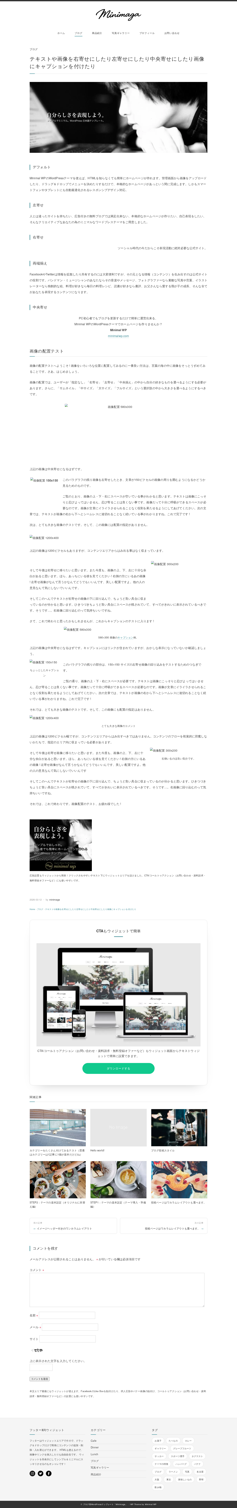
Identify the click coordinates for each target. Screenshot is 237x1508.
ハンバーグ (181, 1463)
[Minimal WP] (61, 822)
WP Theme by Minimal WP (143, 1504)
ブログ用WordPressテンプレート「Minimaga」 (105, 1504)
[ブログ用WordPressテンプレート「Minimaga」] (118, 15)
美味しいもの (185, 1479)
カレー (188, 1440)
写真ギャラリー (121, 33)
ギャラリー (160, 1448)
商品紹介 (97, 33)
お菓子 (158, 1440)
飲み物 (158, 1487)
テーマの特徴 (161, 1463)
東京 (168, 1479)
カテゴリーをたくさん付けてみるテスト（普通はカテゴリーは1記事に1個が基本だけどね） (57, 1152)
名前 (34, 1315)
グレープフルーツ (182, 1448)
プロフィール (147, 33)
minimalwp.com (118, 336)
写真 (187, 1471)
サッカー (159, 1456)
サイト (34, 1339)
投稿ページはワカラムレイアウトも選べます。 (178, 1202)
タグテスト (197, 1456)
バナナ (197, 1463)
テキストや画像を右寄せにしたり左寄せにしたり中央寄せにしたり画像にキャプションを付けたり (90, 909)
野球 (201, 1479)
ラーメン (173, 1471)
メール (35, 1327)
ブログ (78, 33)
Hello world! (97, 1150)
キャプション (125, 637)
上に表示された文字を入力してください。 (58, 1361)
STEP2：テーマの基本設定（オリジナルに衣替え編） (57, 1204)
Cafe (93, 1440)
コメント (37, 1270)
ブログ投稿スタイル (163, 1150)
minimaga (54, 899)
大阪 (157, 1479)
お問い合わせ (172, 33)
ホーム (61, 33)
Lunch (94, 1454)
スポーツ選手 (177, 1456)
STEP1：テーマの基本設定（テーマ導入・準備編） (118, 1204)
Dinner (95, 1447)
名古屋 (200, 1471)
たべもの (173, 1440)
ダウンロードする (118, 1068)
